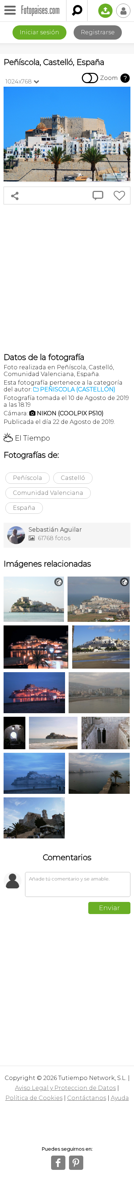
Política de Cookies (34, 1098)
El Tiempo (27, 438)
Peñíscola (27, 478)
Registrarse (98, 32)
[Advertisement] (67, 278)
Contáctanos (86, 1098)
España (24, 507)
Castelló (73, 478)
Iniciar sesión (39, 32)
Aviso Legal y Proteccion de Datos (65, 1088)
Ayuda (120, 1098)
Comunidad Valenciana (48, 492)
